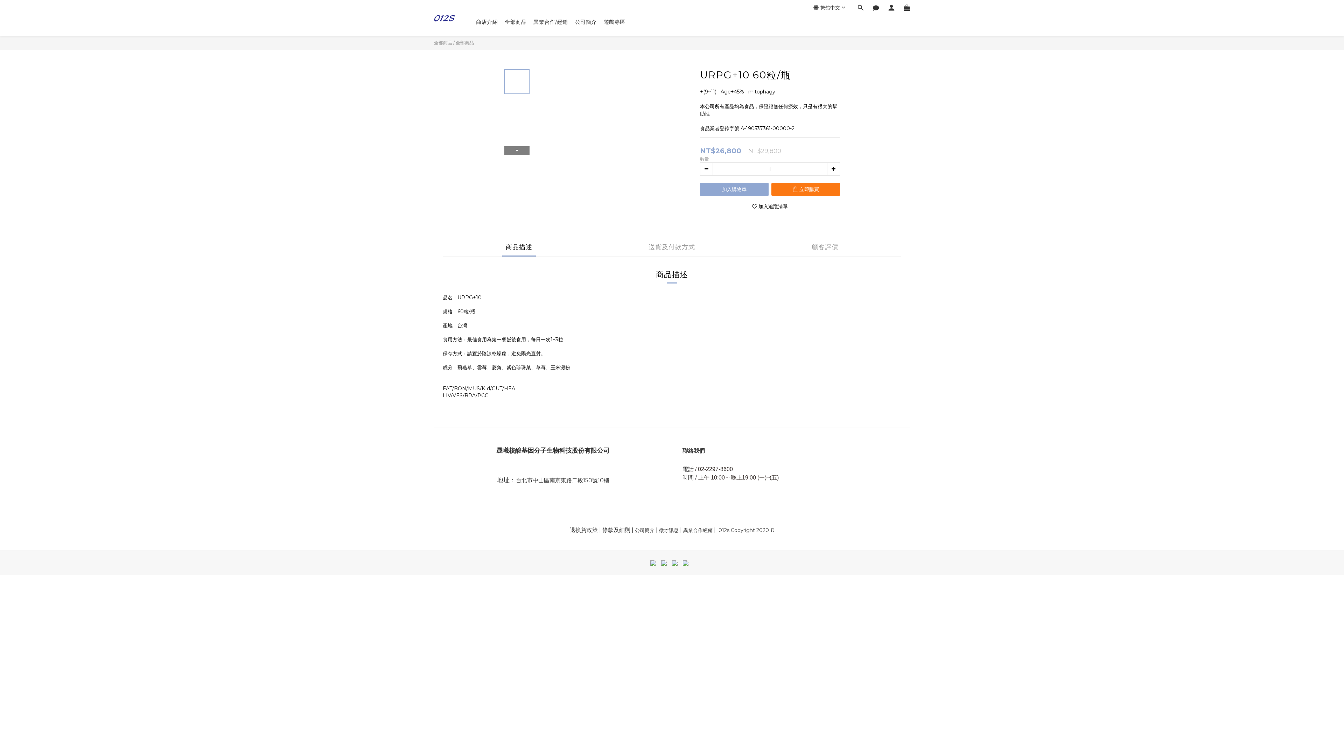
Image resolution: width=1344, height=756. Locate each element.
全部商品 (515, 22)
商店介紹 (487, 22)
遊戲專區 (614, 22)
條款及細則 (617, 530)
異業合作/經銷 (550, 22)
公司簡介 (586, 22)
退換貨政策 (584, 530)
